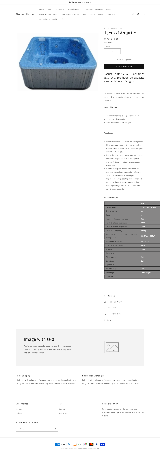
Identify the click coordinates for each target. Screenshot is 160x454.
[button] (59, 9)
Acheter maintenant (124, 66)
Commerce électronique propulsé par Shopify (86, 448)
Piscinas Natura (69, 448)
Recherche (19, 413)
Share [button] (109, 320)
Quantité (107, 47)
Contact (19, 409)
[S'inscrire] (55, 429)
